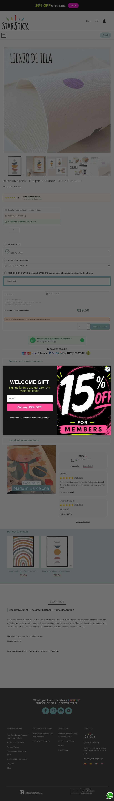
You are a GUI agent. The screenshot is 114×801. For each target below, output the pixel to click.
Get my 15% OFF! (29, 407)
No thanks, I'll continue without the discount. (30, 417)
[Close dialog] (107, 369)
